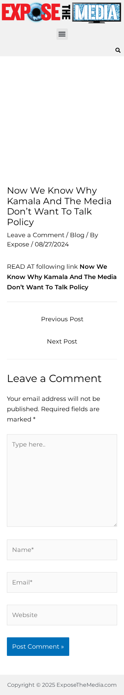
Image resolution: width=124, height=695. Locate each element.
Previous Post (62, 319)
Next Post (62, 341)
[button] (62, 34)
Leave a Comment (35, 235)
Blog (77, 235)
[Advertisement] (62, 121)
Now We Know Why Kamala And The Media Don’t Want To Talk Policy (62, 277)
